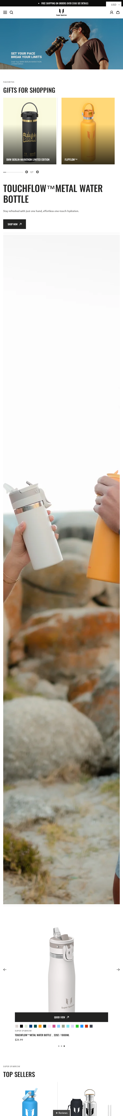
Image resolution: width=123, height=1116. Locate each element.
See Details (83, 3)
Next (37, 171)
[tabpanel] (30, 131)
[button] (118, 12)
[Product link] (61, 976)
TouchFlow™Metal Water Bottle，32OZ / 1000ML (42, 1035)
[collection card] (30, 131)
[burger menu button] (5, 12)
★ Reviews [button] (61, 1112)
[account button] (112, 12)
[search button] (11, 12)
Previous (26, 171)
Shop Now (13, 224)
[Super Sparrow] (61, 12)
